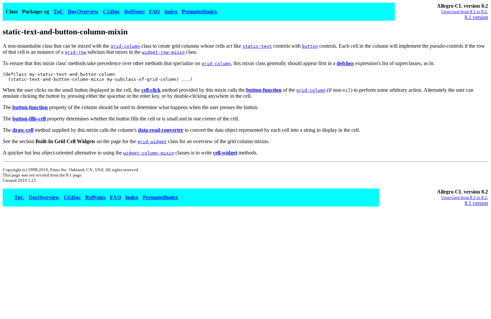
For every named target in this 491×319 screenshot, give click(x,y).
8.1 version (476, 17)
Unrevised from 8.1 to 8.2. (464, 11)
